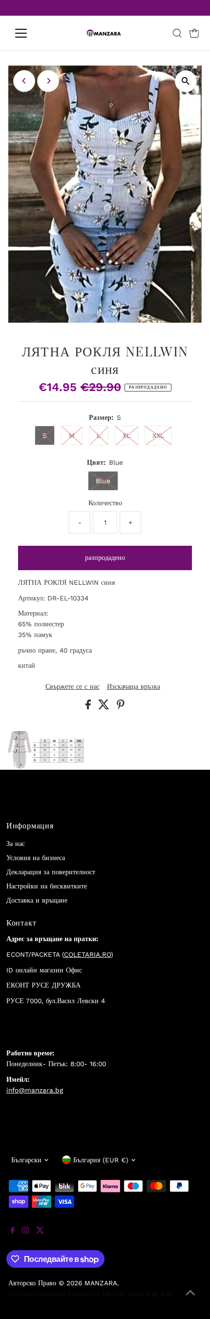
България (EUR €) (100, 1160)
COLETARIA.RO (87, 954)
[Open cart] (194, 33)
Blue (103, 481)
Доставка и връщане (36, 900)
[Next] (48, 81)
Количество (105, 503)
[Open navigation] (31, 33)
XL (126, 435)
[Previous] (24, 81)
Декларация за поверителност (50, 872)
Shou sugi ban (150, 1294)
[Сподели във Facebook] (89, 707)
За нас (15, 843)
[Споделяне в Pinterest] (121, 707)
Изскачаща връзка (133, 686)
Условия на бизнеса (35, 858)
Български (26, 1160)
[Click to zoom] (186, 81)
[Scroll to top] (190, 1299)
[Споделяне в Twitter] (105, 707)
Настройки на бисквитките (46, 886)
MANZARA (100, 1283)
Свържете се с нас (72, 686)
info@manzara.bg (34, 1090)
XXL (158, 435)
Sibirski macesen (36, 1294)
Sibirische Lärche (96, 1294)
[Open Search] (177, 33)
